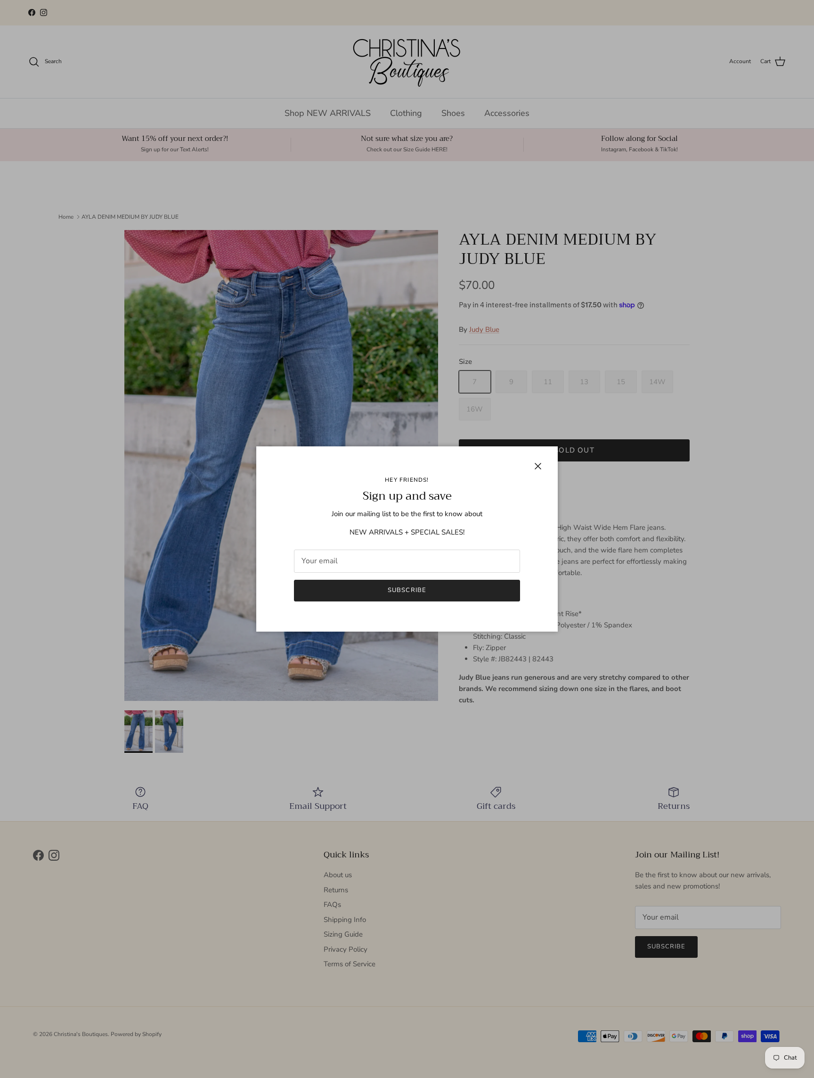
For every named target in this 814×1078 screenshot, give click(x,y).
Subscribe (407, 590)
